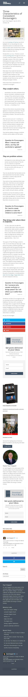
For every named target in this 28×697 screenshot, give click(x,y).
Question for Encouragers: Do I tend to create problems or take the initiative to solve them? (14, 209)
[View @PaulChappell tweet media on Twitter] (15, 545)
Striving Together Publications (11, 623)
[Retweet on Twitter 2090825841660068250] (6, 548)
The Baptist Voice (8, 621)
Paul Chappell (10, 538)
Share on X (20, 149)
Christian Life (6, 22)
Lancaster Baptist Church (10, 612)
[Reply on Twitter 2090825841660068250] (4, 548)
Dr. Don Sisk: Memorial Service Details (13, 643)
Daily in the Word (8, 619)
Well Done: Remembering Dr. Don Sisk (13, 645)
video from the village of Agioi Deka (11, 275)
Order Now (7, 446)
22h (17, 538)
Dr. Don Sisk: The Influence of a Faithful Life (14, 641)
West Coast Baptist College (10, 609)
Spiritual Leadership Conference (11, 625)
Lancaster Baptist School (10, 614)
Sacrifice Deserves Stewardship (11, 647)
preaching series (10, 55)
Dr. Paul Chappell (8, 21)
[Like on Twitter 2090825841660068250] (9, 548)
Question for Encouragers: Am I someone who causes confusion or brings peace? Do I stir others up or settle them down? (14, 288)
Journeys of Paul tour (13, 42)
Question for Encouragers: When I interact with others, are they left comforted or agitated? (14, 143)
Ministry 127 (7, 616)
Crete (8, 47)
